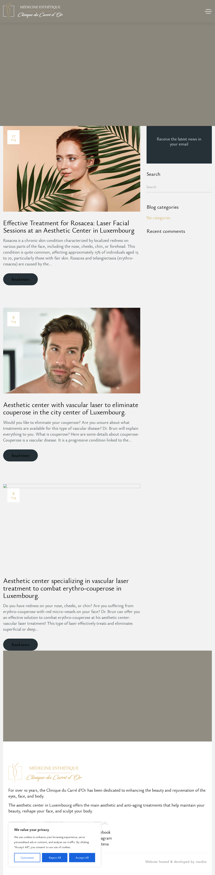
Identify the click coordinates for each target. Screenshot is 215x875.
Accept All (82, 857)
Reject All (55, 857)
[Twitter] (123, 279)
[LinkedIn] (135, 279)
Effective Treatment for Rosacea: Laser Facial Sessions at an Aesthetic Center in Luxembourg (68, 226)
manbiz (201, 861)
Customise (27, 857)
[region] (54, 845)
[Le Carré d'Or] (33, 11)
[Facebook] (117, 279)
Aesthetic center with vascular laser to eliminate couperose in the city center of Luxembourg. (70, 408)
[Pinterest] (129, 279)
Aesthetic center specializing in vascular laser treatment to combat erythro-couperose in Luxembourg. (66, 588)
